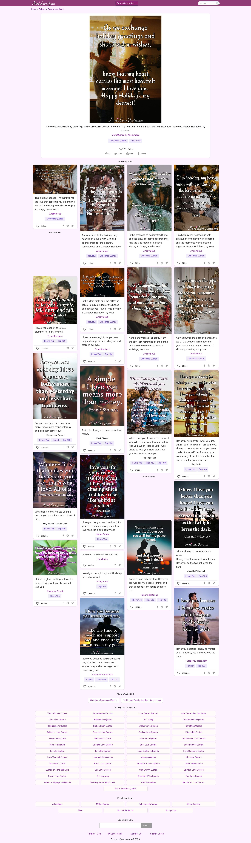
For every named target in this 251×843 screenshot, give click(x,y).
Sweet (56, 440)
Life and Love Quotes (103, 745)
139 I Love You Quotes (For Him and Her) (142, 700)
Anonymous (55, 213)
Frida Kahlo (102, 559)
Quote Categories (126, 3)
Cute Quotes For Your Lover (193, 713)
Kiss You (150, 463)
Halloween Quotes (102, 738)
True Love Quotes (194, 776)
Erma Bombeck (55, 336)
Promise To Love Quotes (148, 763)
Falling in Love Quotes (57, 732)
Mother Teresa (102, 804)
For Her (190, 666)
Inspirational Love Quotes (194, 738)
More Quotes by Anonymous (125, 135)
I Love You (136, 140)
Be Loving (148, 719)
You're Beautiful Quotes (125, 788)
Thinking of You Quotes (148, 776)
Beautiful (91, 256)
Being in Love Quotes (57, 726)
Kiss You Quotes (57, 745)
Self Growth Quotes (148, 770)
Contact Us (135, 833)
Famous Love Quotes (103, 732)
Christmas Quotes (118, 140)
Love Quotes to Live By (148, 751)
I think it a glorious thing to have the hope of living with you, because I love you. (54, 583)
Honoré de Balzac (149, 595)
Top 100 (61, 341)
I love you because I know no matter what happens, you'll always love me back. (195, 652)
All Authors (57, 804)
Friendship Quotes (193, 732)
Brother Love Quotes (148, 726)
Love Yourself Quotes (57, 757)
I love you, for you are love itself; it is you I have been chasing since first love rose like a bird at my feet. (101, 526)
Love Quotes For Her (148, 713)
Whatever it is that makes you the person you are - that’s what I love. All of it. (55, 515)
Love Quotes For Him (103, 713)
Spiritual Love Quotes (194, 770)
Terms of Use (94, 833)
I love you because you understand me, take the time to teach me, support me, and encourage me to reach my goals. (101, 664)
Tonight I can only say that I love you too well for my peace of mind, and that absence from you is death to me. (148, 585)
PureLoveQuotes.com (196, 660)
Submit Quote (157, 833)
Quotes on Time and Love (57, 770)
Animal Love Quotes (103, 719)
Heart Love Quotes (148, 738)
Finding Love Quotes (148, 732)
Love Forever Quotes (193, 745)
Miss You (150, 600)
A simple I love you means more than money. (102, 432)
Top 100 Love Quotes (57, 713)
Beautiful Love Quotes (194, 719)
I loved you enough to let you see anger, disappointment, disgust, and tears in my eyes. (101, 341)
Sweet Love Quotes (57, 776)
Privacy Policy (115, 833)
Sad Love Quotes (103, 770)
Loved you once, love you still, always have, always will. (102, 575)
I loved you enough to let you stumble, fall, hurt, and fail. (50, 329)
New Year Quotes (57, 763)
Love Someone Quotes (193, 751)
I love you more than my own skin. (100, 554)
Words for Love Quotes (193, 782)
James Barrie (102, 534)
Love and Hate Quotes (103, 757)
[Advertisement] (55, 253)
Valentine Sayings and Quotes (57, 782)
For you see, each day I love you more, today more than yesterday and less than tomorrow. (53, 427)
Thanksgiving (103, 776)
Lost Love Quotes (148, 745)
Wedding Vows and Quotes (102, 782)
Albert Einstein (193, 804)
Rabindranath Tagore (148, 804)
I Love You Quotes (57, 719)
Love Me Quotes (102, 751)
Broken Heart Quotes (102, 726)
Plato (80, 810)
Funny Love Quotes (57, 738)
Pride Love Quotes (102, 763)
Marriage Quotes (148, 757)
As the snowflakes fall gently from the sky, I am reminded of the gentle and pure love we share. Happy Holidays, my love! (148, 343)
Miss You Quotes (194, 757)
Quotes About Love (194, 763)
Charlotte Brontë (55, 591)
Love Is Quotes (57, 751)
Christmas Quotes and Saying (103, 700)
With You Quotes (148, 782)
